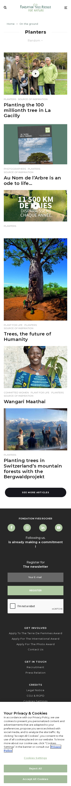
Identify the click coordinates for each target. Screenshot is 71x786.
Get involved (35, 627)
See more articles (35, 492)
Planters (10, 99)
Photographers (15, 168)
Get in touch (36, 661)
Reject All (35, 768)
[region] (35, 744)
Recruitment (35, 667)
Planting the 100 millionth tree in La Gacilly (27, 110)
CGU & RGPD (35, 695)
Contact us (35, 649)
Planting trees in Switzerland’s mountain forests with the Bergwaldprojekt (33, 468)
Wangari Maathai (25, 401)
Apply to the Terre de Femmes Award (35, 633)
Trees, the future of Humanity (27, 336)
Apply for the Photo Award (35, 644)
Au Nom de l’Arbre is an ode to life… (32, 180)
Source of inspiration (33, 99)
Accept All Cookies (35, 779)
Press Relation (36, 672)
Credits (35, 684)
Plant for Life (13, 325)
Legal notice (35, 690)
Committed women (16, 392)
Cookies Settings (35, 701)
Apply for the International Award (35, 638)
